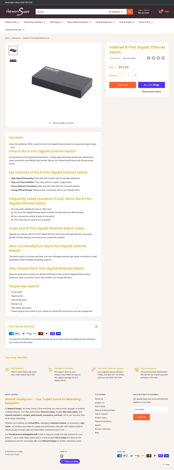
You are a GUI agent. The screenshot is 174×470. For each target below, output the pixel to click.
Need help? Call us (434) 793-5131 (18, 2)
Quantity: (113, 75)
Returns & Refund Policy (105, 410)
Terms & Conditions (103, 421)
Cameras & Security (13, 30)
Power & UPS (144, 22)
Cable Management (103, 22)
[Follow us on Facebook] (61, 456)
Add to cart (123, 85)
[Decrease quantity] (121, 75)
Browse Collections (103, 429)
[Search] (130, 11)
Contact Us (99, 403)
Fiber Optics (55, 22)
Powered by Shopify (12, 454)
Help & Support (101, 414)
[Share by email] (163, 58)
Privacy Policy (101, 418)
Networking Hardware (33, 22)
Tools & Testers (125, 22)
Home (7, 38)
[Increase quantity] (135, 75)
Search (98, 425)
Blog (97, 433)
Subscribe (141, 417)
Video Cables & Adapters (77, 22)
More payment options (151, 91)
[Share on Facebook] (148, 58)
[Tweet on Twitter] (158, 58)
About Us (99, 399)
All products (16, 38)
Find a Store (100, 406)
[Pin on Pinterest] (153, 58)
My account (143, 13)
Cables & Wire (11, 22)
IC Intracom (114, 58)
